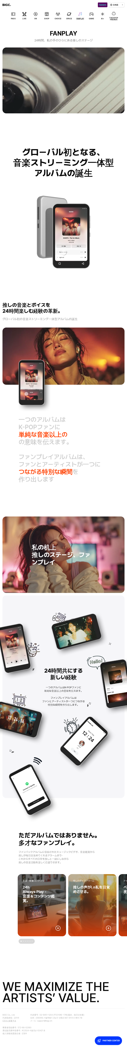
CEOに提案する (9, 1021)
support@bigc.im (44, 1021)
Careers (102, 5)
